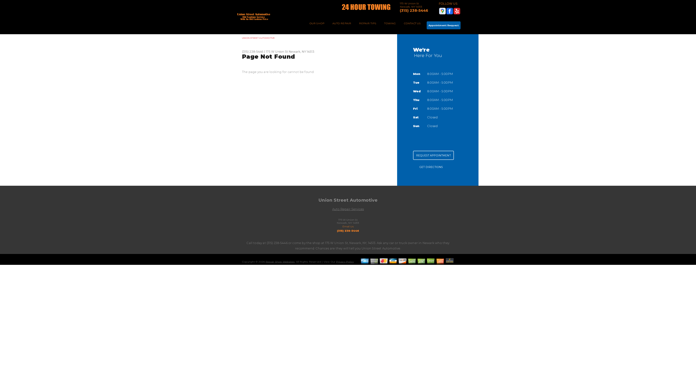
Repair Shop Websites (280, 261)
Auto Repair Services (348, 209)
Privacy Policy (345, 261)
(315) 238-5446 (414, 10)
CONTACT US (412, 23)
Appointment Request (443, 25)
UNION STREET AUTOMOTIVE (258, 38)
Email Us (348, 226)
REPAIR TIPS (367, 23)
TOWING (390, 23)
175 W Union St (277, 51)
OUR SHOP (317, 23)
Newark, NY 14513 (301, 51)
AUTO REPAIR (341, 23)
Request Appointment (433, 155)
